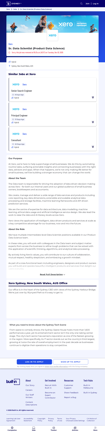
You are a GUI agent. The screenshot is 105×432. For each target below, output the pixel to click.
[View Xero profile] (52, 24)
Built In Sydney (90, 392)
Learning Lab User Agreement (13, 420)
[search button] (81, 3)
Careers (29, 390)
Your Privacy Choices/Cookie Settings (75, 420)
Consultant (16, 140)
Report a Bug (70, 397)
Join (88, 3)
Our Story (30, 385)
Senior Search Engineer (21, 90)
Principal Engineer (19, 115)
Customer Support (68, 386)
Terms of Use (59, 420)
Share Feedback (71, 392)
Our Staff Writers (30, 396)
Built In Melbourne (88, 386)
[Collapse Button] (93, 97)
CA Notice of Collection (92, 420)
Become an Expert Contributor (50, 395)
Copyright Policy (41, 420)
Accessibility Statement (28, 420)
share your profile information (56, 366)
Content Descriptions (31, 403)
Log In (96, 3)
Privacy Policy (51, 420)
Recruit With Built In (50, 386)
